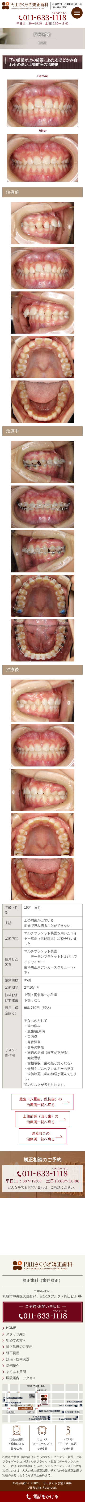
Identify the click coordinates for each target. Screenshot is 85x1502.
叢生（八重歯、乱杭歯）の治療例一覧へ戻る (40, 1102)
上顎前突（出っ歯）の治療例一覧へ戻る (40, 1119)
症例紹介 (12, 1365)
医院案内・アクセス (21, 1378)
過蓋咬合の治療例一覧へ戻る (40, 1136)
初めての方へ (16, 1340)
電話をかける (46, 1496)
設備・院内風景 (17, 1359)
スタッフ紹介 (16, 1334)
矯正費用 (12, 1353)
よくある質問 (16, 1372)
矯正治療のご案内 (19, 1346)
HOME (11, 1328)
